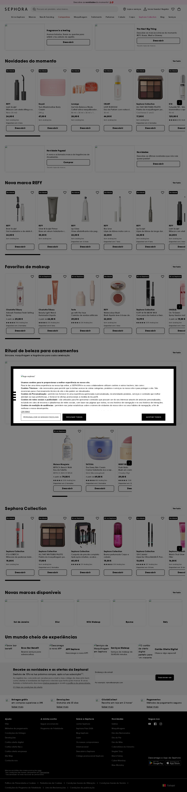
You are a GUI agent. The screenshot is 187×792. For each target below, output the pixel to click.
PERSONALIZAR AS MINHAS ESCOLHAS (41, 417)
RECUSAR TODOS (74, 417)
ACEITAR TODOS (153, 417)
